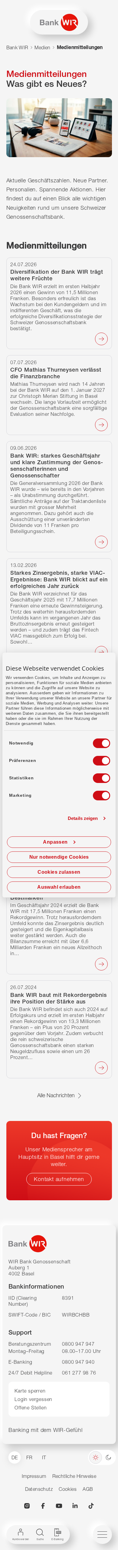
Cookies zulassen (59, 872)
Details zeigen (83, 818)
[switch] (96, 759)
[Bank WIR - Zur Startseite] (59, 22)
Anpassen (55, 842)
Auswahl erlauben (58, 887)
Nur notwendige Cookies (59, 857)
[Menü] (102, 1534)
